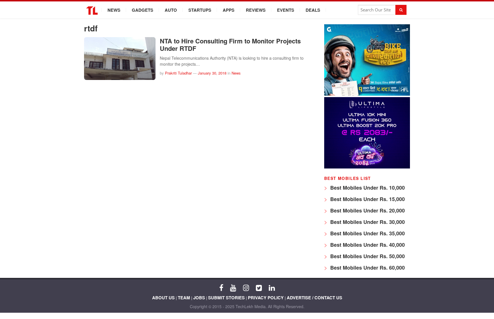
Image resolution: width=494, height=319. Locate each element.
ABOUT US (163, 297)
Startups (199, 10)
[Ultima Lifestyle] (367, 167)
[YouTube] (233, 287)
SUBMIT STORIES (226, 297)
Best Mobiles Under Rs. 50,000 (367, 256)
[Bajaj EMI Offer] (367, 94)
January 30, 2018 (212, 73)
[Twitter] (259, 287)
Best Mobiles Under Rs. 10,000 (367, 187)
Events (285, 10)
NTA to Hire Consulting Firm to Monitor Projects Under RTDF (230, 44)
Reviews (256, 10)
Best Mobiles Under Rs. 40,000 (367, 244)
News (113, 10)
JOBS (199, 297)
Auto (171, 10)
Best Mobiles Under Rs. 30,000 (367, 222)
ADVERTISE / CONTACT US (314, 297)
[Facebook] (221, 287)
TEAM (184, 297)
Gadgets (142, 10)
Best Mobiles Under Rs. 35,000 (367, 233)
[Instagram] (246, 287)
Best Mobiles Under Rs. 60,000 (367, 267)
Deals (313, 10)
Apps (228, 10)
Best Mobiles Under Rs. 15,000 (367, 199)
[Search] (401, 10)
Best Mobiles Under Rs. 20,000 (367, 210)
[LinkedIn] (272, 287)
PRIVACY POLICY (266, 297)
